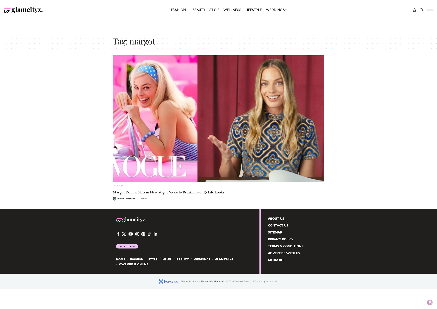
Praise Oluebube (126, 198)
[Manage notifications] (430, 302)
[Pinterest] (143, 234)
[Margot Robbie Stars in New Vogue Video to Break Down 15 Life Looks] (218, 118)
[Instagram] (137, 234)
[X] (124, 234)
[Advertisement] (62, 23)
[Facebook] (118, 234)
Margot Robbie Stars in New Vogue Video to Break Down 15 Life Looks (168, 192)
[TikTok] (149, 234)
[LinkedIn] (155, 234)
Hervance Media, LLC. (245, 281)
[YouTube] (131, 234)
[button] (414, 10)
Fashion (118, 186)
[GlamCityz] (23, 10)
